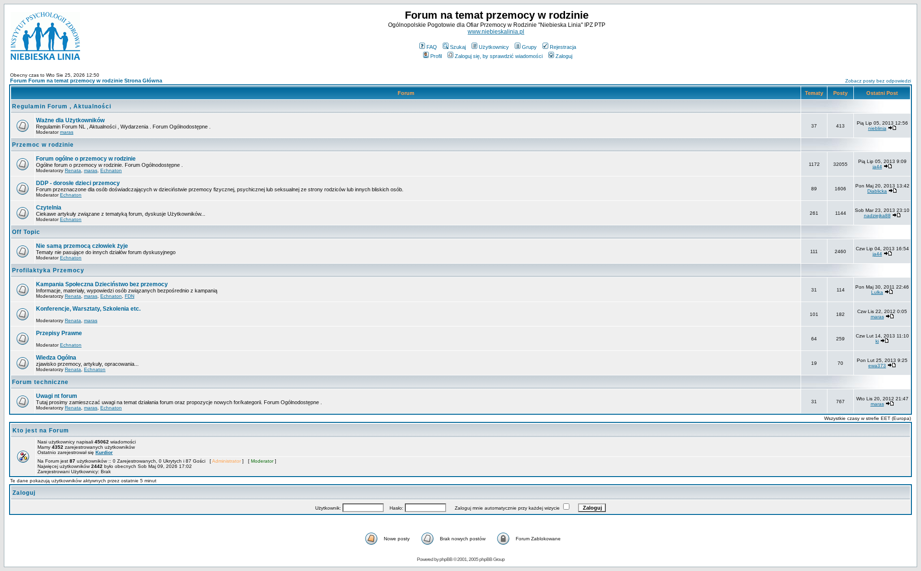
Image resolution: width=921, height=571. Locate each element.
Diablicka (877, 191)
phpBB (445, 559)
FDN (129, 296)
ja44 (877, 166)
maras (66, 132)
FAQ (431, 47)
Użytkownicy (494, 47)
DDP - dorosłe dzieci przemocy (78, 183)
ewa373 (877, 365)
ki (877, 341)
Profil (436, 56)
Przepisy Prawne (59, 333)
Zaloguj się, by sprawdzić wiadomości (499, 56)
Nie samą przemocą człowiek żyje (82, 246)
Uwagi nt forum (56, 396)
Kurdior (104, 452)
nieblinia (877, 128)
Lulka (877, 292)
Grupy (529, 47)
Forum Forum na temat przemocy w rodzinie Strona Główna (86, 80)
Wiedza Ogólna (56, 357)
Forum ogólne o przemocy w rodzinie (86, 158)
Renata (73, 170)
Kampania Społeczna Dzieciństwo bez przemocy (102, 284)
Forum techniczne (40, 382)
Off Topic (26, 232)
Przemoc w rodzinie (43, 144)
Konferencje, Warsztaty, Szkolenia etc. (88, 308)
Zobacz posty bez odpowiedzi (878, 80)
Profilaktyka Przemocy (48, 270)
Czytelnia (48, 207)
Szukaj (458, 47)
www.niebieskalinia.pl (496, 31)
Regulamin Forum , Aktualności (61, 106)
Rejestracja (563, 47)
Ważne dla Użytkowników (70, 120)
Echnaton (111, 170)
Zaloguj (563, 56)
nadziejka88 (877, 215)
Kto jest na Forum (40, 430)
